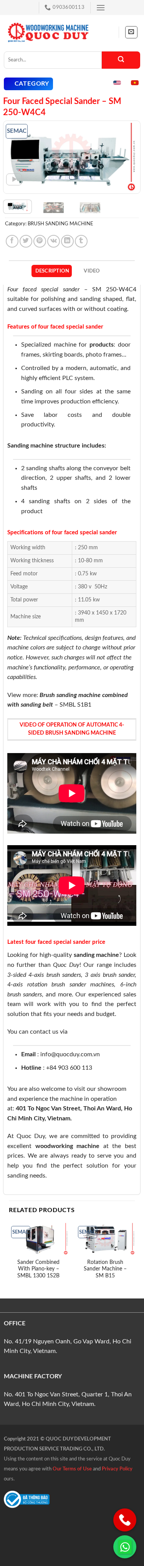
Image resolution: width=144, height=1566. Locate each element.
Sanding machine (30, 446)
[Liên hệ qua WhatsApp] (124, 1546)
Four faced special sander (43, 289)
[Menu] (100, 7)
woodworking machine (67, 1146)
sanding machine (96, 955)
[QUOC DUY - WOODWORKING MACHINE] (48, 32)
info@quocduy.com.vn (70, 1054)
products (101, 345)
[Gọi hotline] (124, 1519)
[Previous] (16, 157)
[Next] (128, 157)
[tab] (51, 271)
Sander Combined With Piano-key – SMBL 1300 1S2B (38, 1269)
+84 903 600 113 (69, 1068)
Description (52, 271)
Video (92, 271)
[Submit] (121, 60)
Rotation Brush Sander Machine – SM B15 (105, 1269)
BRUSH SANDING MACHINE (60, 223)
